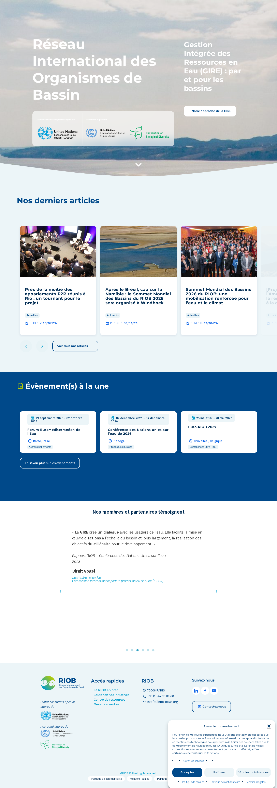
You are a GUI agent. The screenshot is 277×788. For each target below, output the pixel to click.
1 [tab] (128, 650)
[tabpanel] (138, 571)
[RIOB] (63, 689)
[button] (269, 726)
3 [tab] (138, 650)
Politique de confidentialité (225, 782)
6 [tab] (154, 650)
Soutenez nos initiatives (111, 695)
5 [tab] (149, 650)
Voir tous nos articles (73, 346)
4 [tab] (144, 650)
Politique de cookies (193, 782)
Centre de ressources (109, 699)
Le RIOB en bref (106, 690)
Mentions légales (256, 782)
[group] (58, 280)
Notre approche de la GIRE (211, 111)
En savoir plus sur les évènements (50, 463)
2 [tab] (133, 650)
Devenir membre (106, 704)
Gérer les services (193, 761)
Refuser (219, 772)
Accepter (187, 772)
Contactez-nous (214, 706)
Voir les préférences (253, 772)
